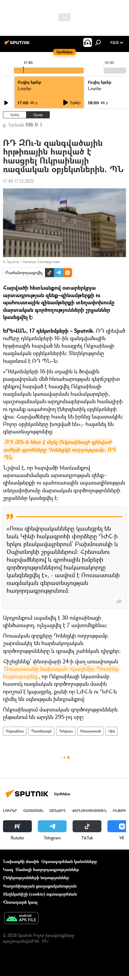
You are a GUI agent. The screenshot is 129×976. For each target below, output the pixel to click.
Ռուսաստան (90, 731)
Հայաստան (33, 810)
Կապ (8, 869)
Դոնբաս (66, 731)
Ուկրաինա (15, 731)
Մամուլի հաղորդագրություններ (47, 869)
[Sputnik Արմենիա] (18, 45)
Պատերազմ (41, 731)
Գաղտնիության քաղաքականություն (39, 886)
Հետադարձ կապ (20, 902)
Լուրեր (10, 810)
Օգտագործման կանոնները (69, 861)
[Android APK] (21, 918)
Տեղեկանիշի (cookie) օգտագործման (40, 894)
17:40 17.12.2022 (18, 181)
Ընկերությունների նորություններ (36, 877)
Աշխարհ (58, 810)
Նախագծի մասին (21, 861)
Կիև (111, 731)
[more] (119, 601)
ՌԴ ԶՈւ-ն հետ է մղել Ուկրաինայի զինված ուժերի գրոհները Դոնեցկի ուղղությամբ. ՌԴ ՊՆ (60, 449)
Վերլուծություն (89, 810)
